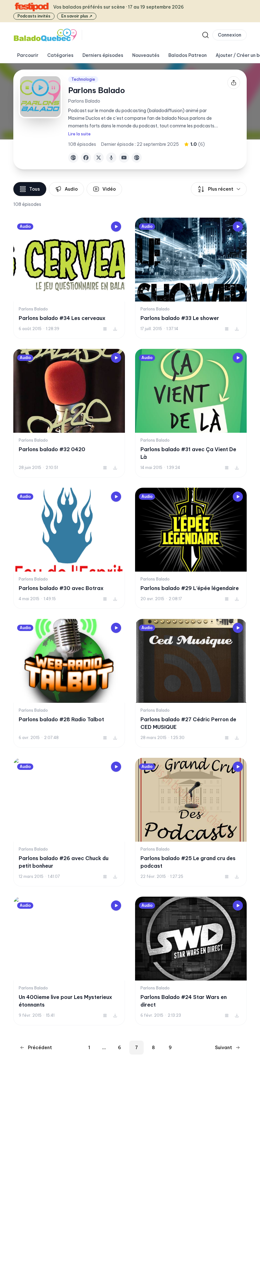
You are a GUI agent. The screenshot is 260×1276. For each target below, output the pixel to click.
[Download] (115, 328)
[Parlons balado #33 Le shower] (191, 278)
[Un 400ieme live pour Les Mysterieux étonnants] (69, 961)
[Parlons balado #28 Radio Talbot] (69, 683)
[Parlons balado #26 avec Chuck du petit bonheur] (69, 822)
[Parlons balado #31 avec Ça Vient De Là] (191, 413)
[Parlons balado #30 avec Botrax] (69, 548)
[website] (73, 158)
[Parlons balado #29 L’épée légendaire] (191, 548)
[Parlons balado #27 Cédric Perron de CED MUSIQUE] (191, 683)
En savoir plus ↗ (76, 16)
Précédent (40, 1047)
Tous (34, 189)
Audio (71, 189)
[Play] (116, 226)
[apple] (111, 158)
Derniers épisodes (102, 55)
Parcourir (27, 55)
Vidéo (109, 189)
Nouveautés (145, 55)
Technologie (83, 79)
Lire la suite (79, 134)
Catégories (60, 55)
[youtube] (124, 158)
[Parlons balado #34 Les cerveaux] (69, 278)
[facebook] (86, 158)
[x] (99, 158)
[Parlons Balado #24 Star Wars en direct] (191, 961)
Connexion (229, 35)
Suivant (223, 1047)
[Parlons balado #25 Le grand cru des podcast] (191, 822)
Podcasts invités (33, 16)
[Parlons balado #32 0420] (69, 413)
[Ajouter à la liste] (105, 328)
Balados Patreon (187, 55)
